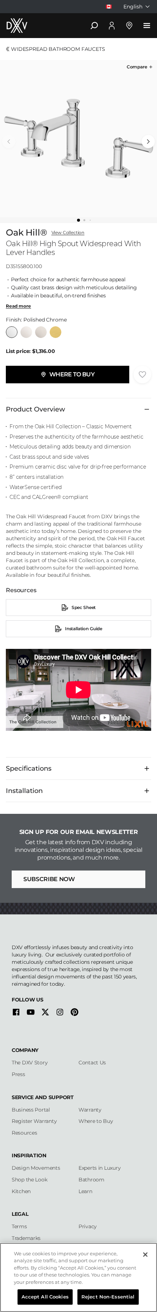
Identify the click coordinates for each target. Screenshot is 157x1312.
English (132, 6)
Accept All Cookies (45, 1297)
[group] (78, 138)
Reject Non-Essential (108, 1297)
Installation (24, 791)
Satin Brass (55, 332)
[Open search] (94, 25)
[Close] (145, 1255)
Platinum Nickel (26, 332)
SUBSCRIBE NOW (49, 879)
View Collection (68, 232)
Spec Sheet (84, 607)
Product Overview (35, 409)
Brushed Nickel (41, 332)
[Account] (111, 25)
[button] (140, 67)
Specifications (28, 768)
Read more (18, 306)
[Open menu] (146, 25)
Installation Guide (83, 628)
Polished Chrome (12, 332)
